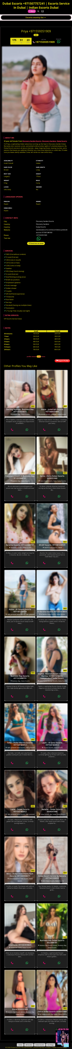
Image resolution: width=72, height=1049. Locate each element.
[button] (20, 1044)
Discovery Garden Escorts (31, 141)
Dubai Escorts (62, 141)
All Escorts (29, 1045)
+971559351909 (45, 42)
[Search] (38, 11)
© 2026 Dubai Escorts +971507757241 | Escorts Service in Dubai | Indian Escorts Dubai (36, 1047)
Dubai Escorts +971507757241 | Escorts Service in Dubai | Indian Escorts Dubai (36, 5)
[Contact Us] (42, 11)
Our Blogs (51, 1045)
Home (20, 1045)
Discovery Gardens (49, 141)
